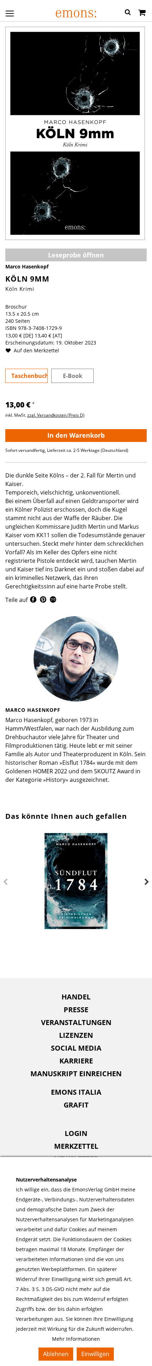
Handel (76, 997)
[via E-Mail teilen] (53, 600)
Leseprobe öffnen (76, 255)
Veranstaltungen (76, 1022)
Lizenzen (76, 1035)
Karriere (76, 1061)
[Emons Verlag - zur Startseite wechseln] (76, 13)
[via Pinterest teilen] (43, 600)
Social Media (76, 1048)
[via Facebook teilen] (33, 600)
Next (146, 882)
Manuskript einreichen (76, 1073)
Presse (76, 1009)
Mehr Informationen (76, 1338)
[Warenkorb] (141, 13)
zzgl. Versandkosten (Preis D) (55, 415)
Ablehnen (56, 1354)
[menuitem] (76, 997)
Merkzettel (76, 1146)
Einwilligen (95, 1354)
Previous (5, 882)
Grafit (76, 1105)
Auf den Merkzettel (35, 350)
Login (76, 1133)
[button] (127, 13)
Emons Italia (76, 1092)
